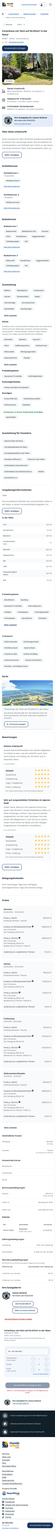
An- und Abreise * (15, 1351)
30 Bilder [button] (9, 81)
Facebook (10, 1502)
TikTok (8, 1517)
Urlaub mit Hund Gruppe (16, 1505)
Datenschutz (8, 1480)
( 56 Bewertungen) (16, 42)
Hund (8, 1369)
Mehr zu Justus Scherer (22, 124)
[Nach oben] (49, 1516)
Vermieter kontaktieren (10, 1528)
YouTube (9, 1508)
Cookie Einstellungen (12, 1483)
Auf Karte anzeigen (17, 724)
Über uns (6, 1457)
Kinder (9, 1364)
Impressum (7, 1474)
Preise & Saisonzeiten (41, 1374)
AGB (4, 1477)
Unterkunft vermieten (29, 4)
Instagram (10, 1511)
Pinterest (9, 1514)
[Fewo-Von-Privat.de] (27, 1493)
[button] (27, 69)
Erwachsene (11, 1358)
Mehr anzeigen (12, 155)
